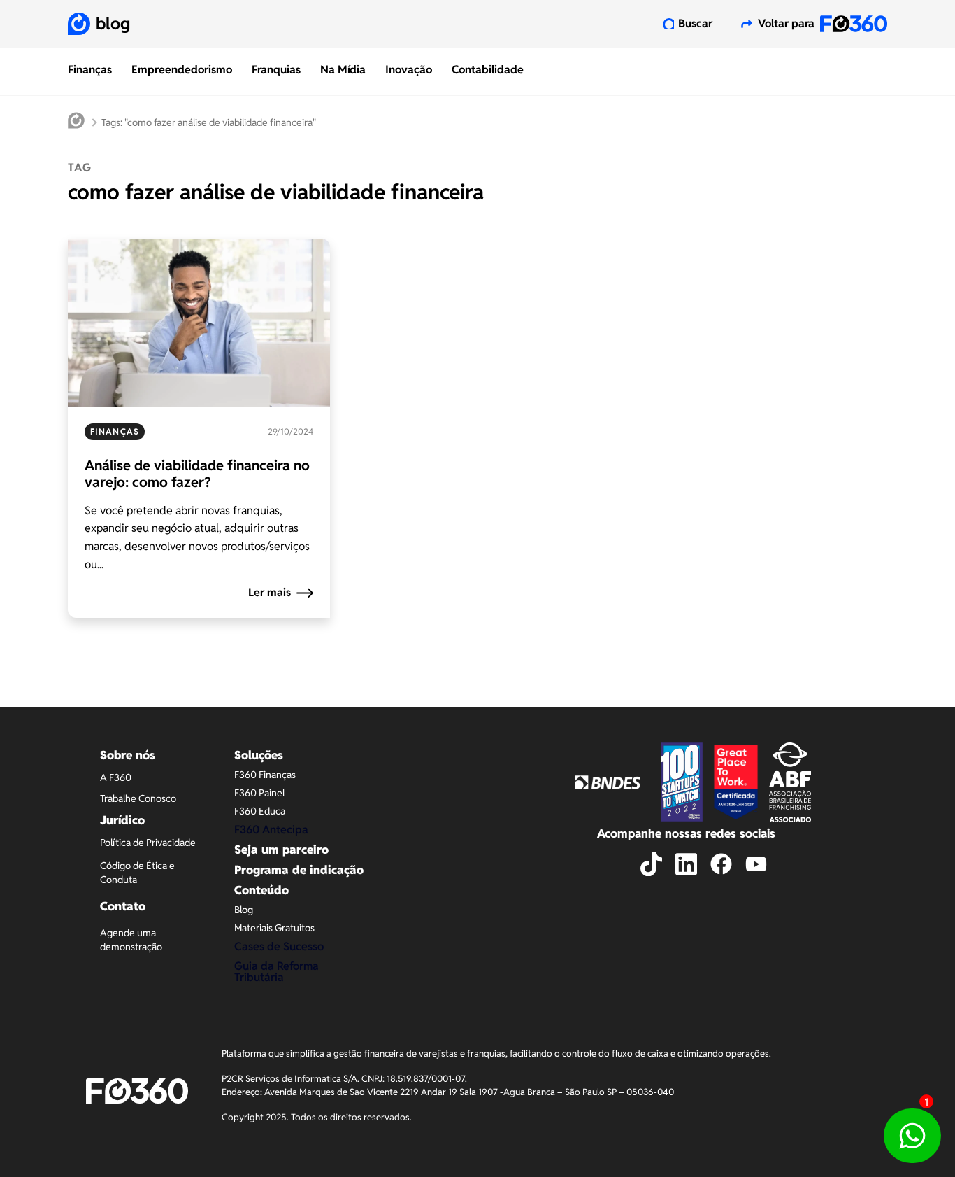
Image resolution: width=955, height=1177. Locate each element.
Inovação (408, 69)
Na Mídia (343, 69)
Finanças (90, 69)
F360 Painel (259, 793)
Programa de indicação (299, 870)
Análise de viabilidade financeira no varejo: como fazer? (197, 473)
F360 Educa (259, 811)
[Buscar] (668, 23)
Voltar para (786, 23)
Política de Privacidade (148, 842)
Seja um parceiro (281, 849)
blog (113, 23)
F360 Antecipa (271, 829)
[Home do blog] (76, 122)
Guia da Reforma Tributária (276, 972)
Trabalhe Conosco (138, 798)
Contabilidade (488, 69)
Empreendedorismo (181, 69)
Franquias (276, 69)
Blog (243, 909)
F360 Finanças (265, 774)
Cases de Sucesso (279, 946)
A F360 (115, 777)
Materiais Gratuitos (274, 928)
